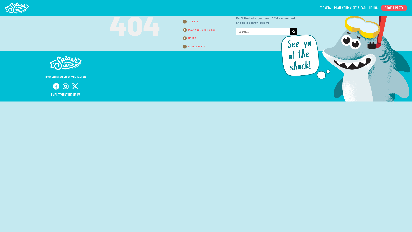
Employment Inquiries (65, 95)
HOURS (192, 38)
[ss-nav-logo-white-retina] (17, 4)
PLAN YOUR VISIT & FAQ (201, 30)
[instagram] (66, 86)
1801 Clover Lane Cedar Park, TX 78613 (65, 76)
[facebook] (56, 86)
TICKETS (193, 21)
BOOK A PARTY (196, 46)
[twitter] (75, 86)
